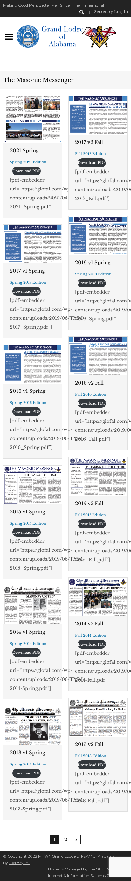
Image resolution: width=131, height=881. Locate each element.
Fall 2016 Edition (90, 394)
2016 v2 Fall (89, 383)
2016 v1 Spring (27, 391)
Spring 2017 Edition (28, 282)
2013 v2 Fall (89, 744)
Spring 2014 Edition (28, 643)
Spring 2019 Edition (93, 274)
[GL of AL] (65, 35)
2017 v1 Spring (27, 271)
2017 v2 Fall (89, 142)
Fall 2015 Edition (90, 515)
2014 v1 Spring (27, 632)
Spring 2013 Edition (28, 764)
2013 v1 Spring (27, 753)
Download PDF (26, 171)
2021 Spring (24, 150)
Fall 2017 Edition (90, 154)
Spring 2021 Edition (28, 162)
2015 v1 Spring (27, 512)
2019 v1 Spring (93, 262)
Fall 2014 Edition (90, 635)
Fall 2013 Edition (90, 756)
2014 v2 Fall (89, 624)
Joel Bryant (19, 862)
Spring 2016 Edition (28, 402)
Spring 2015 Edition (28, 523)
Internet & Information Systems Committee (88, 875)
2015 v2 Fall (89, 503)
